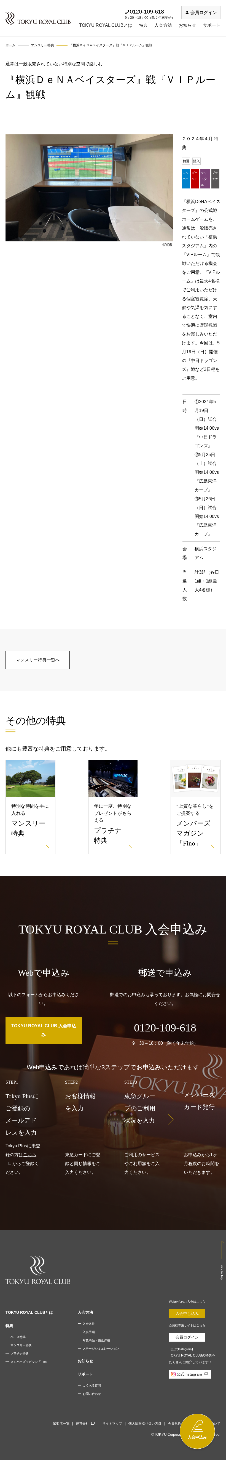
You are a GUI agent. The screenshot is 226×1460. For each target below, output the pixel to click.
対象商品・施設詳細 (96, 1340)
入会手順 (89, 1332)
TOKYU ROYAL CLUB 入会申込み (43, 1030)
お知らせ (187, 25)
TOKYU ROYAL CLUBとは (105, 25)
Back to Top (222, 1272)
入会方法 (163, 25)
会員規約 (174, 1424)
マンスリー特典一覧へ (38, 660)
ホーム (10, 45)
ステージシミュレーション (101, 1348)
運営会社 (82, 1424)
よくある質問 (92, 1385)
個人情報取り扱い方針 (145, 1424)
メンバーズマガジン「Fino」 (30, 1361)
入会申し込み (187, 1313)
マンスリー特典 (42, 45)
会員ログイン (203, 12)
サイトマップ (112, 1424)
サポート (211, 25)
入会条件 (89, 1323)
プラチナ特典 (19, 1353)
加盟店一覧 (61, 1424)
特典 (143, 25)
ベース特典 (18, 1337)
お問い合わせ (92, 1393)
